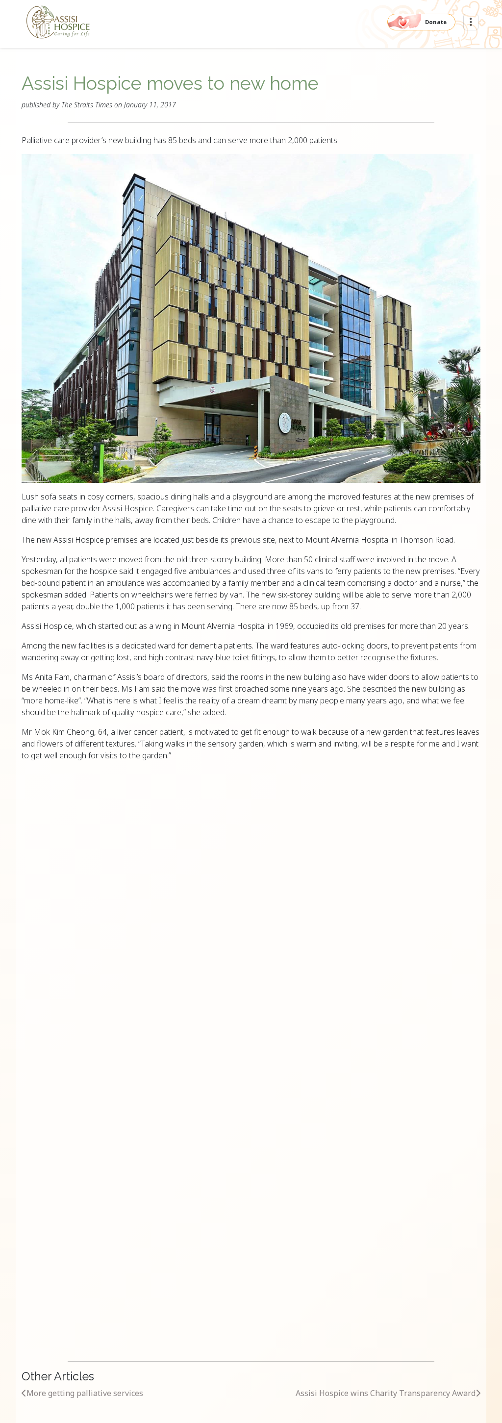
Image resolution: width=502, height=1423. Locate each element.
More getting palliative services (84, 1393)
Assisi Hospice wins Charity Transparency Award (386, 1393)
